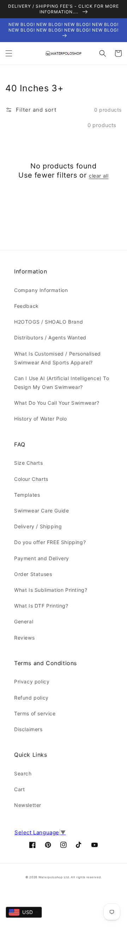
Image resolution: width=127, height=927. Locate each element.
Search (23, 773)
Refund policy (31, 698)
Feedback (26, 306)
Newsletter (27, 805)
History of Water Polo (40, 419)
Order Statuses (33, 574)
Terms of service (35, 713)
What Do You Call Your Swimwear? (56, 403)
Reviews (24, 638)
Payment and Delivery (41, 558)
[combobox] (24, 912)
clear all (98, 176)
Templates (27, 495)
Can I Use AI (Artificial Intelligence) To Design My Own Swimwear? (61, 382)
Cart (19, 789)
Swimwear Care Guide (41, 511)
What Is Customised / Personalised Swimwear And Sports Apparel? (57, 358)
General (23, 621)
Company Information (41, 290)
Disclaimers (28, 729)
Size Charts (28, 463)
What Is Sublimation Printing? (50, 590)
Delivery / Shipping (38, 526)
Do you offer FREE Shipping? (50, 542)
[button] (9, 53)
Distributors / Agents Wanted (50, 337)
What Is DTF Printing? (41, 606)
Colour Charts (31, 479)
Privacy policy (31, 681)
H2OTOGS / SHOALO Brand (48, 322)
